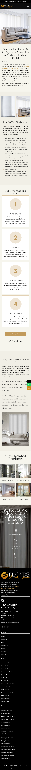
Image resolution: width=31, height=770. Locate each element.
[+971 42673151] (2, 600)
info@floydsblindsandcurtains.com (15, 560)
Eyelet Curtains (7, 480)
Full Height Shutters (23, 480)
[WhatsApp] (29, 384)
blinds (7, 158)
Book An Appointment (15, 534)
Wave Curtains (8, 499)
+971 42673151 (9, 605)
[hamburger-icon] (28, 6)
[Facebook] (3, 627)
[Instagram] (8, 627)
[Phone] (29, 388)
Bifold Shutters (24, 499)
